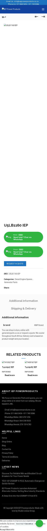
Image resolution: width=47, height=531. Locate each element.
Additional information (23, 300)
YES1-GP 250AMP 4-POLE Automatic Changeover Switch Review (23, 482)
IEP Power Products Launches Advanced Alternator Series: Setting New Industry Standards (23, 489)
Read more (10, 375)
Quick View (20, 363)
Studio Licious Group (26, 511)
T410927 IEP (8, 367)
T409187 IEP (31, 367)
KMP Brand (6, 372)
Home (4, 438)
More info (10, 530)
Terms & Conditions (10, 457)
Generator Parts (10, 282)
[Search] (37, 9)
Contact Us (6, 449)
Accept (3, 530)
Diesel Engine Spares (23, 279)
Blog (4, 445)
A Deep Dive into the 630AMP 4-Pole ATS (19, 496)
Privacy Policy (7, 453)
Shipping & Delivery (23, 308)
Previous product (36, 16)
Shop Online (7, 442)
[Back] (4, 16)
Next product (43, 16)
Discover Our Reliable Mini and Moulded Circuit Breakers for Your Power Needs (22, 474)
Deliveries (6, 461)
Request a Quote (15, 264)
